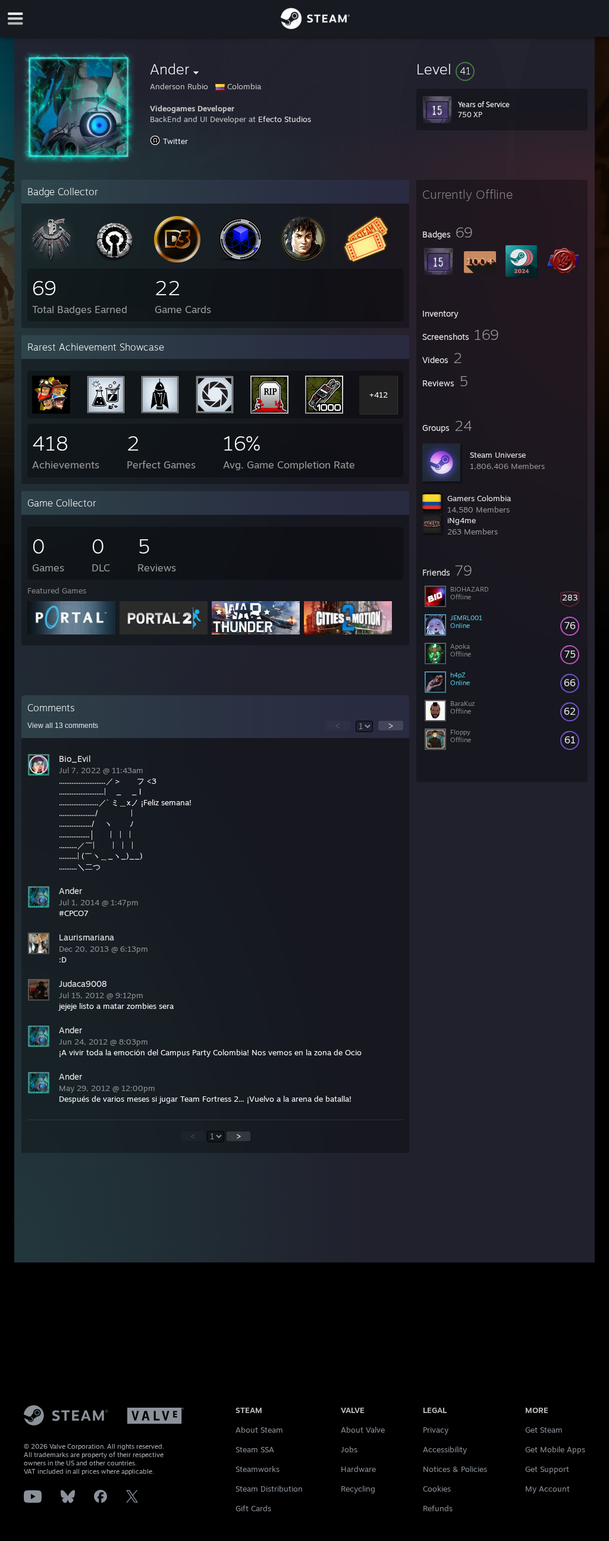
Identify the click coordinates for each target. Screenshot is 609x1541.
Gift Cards (253, 1508)
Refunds (438, 1508)
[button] (502, 69)
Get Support (547, 1469)
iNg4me (461, 520)
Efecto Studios (284, 119)
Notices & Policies (455, 1469)
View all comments (62, 725)
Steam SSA (255, 1449)
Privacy (435, 1429)
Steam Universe (498, 455)
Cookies (437, 1488)
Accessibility (445, 1449)
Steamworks (258, 1469)
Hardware (358, 1469)
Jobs (349, 1449)
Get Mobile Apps (555, 1449)
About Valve (363, 1429)
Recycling (358, 1488)
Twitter (175, 141)
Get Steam (544, 1429)
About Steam (259, 1429)
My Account (547, 1488)
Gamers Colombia (479, 498)
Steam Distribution (269, 1488)
